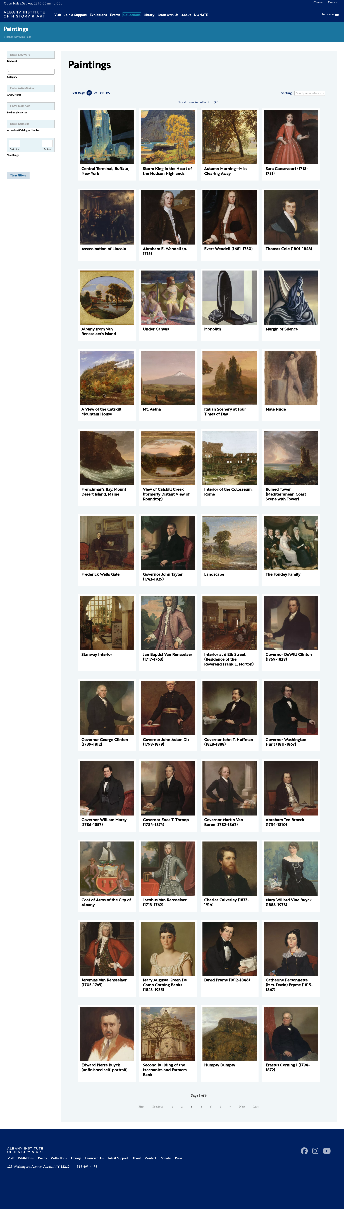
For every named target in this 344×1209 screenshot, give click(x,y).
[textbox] (310, 93)
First (141, 1107)
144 (102, 93)
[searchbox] (31, 71)
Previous (157, 1107)
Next (242, 1107)
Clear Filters (18, 175)
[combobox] (31, 72)
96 (95, 93)
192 (108, 93)
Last (256, 1107)
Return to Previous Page (18, 36)
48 (89, 93)
